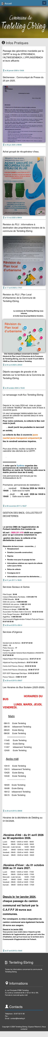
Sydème (20, 465)
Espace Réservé (34, 1026)
